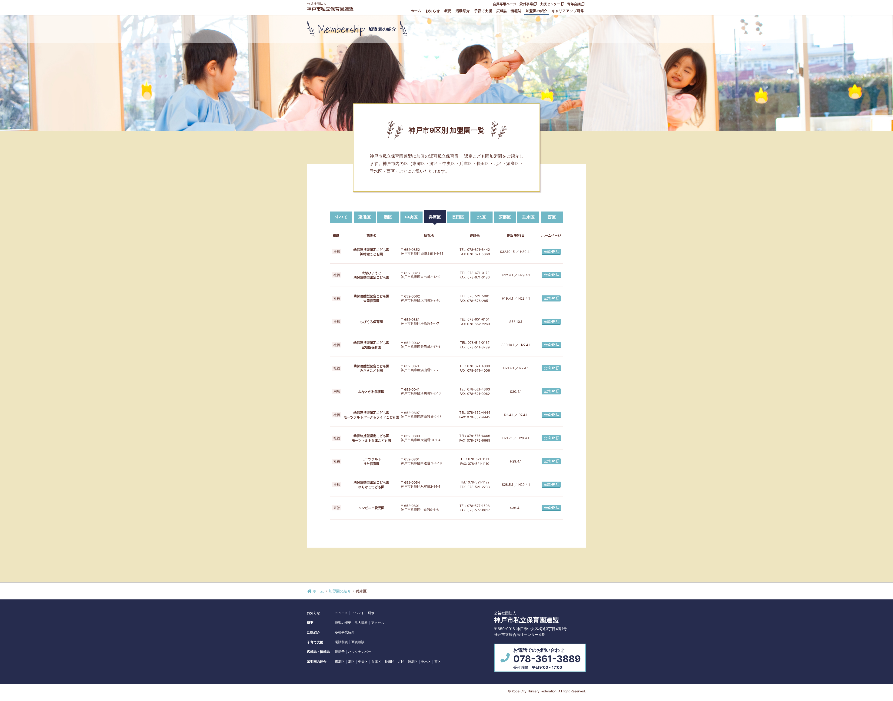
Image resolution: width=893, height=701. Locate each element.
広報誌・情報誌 (509, 11)
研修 (371, 613)
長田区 (458, 217)
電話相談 (341, 642)
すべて (341, 217)
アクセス (377, 623)
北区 (481, 217)
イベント (357, 613)
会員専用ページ (504, 4)
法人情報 (361, 623)
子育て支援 (483, 11)
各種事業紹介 (344, 632)
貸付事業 (526, 4)
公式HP (549, 251)
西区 (552, 217)
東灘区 (364, 217)
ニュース (341, 613)
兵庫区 (435, 217)
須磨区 (505, 217)
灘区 (388, 217)
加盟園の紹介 (536, 11)
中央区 (411, 217)
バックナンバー (359, 652)
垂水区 (528, 217)
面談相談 (357, 642)
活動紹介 (463, 11)
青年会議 (574, 4)
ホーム (415, 11)
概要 (447, 11)
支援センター (550, 4)
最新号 (340, 652)
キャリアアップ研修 (568, 11)
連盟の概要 (343, 623)
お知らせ (433, 11)
